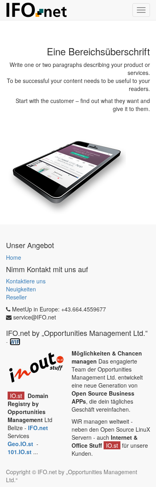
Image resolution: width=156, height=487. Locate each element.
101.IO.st (20, 452)
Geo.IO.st (21, 444)
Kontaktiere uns (26, 281)
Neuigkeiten (21, 289)
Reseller (16, 297)
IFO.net (38, 428)
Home (13, 257)
